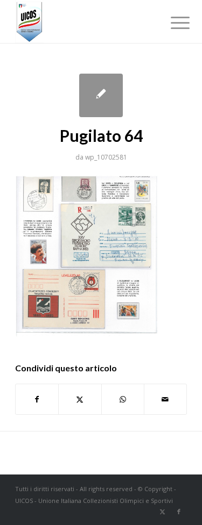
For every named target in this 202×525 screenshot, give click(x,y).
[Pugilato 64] (101, 95)
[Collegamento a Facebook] (179, 512)
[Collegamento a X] (163, 512)
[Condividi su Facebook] (37, 399)
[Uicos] (83, 21)
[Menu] (172, 22)
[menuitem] (172, 22)
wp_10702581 (106, 157)
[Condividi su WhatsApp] (123, 399)
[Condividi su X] (80, 399)
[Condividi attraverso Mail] (165, 399)
